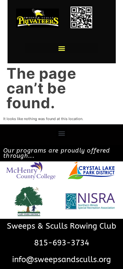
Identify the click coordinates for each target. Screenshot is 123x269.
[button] (61, 48)
